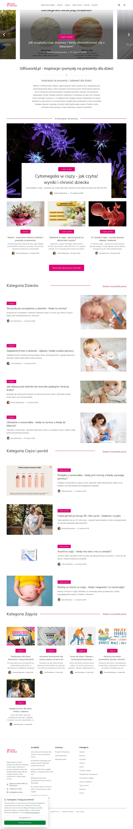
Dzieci (81, 767)
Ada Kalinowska (60, 759)
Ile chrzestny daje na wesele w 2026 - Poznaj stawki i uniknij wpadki (41, 789)
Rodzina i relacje (85, 770)
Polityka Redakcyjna (68, 811)
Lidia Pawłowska (61, 756)
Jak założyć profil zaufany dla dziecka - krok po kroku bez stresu (41, 754)
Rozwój (86, 5)
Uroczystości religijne (86, 778)
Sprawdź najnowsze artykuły (66, 268)
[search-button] (119, 5)
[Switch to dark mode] (124, 5)
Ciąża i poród (77, 5)
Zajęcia (67, 5)
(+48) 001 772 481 (15, 789)
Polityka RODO (54, 811)
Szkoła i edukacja (85, 782)
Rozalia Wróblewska (62, 752)
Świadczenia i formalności (88, 774)
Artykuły (35, 747)
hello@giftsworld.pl (15, 792)
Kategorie (83, 747)
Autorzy (59, 747)
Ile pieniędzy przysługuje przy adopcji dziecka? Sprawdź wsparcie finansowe (41, 763)
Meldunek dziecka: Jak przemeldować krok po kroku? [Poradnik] (41, 780)
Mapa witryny (80, 811)
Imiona (25, 232)
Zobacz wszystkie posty (114, 286)
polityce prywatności (32, 812)
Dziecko (60, 5)
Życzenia (95, 5)
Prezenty (82, 759)
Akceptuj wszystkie (24, 823)
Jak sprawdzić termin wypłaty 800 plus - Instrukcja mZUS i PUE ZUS (42, 771)
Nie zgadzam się (25, 818)
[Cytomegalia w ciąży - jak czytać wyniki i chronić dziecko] (66, 160)
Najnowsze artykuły (48, 5)
